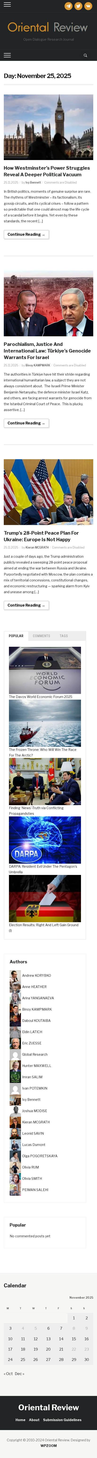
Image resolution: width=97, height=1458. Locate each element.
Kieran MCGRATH (37, 547)
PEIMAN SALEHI (35, 1190)
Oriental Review (48, 1407)
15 (74, 1339)
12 (36, 1339)
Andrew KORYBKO (36, 975)
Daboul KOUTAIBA (36, 1021)
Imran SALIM (32, 1077)
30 (86, 1359)
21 (61, 1349)
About (34, 1420)
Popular (16, 636)
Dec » (19, 1374)
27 (48, 1359)
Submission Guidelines (62, 1420)
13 (48, 1339)
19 (36, 1349)
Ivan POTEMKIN (34, 1088)
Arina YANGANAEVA (38, 998)
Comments (41, 636)
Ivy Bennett (33, 182)
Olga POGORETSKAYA (39, 1156)
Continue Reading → (26, 234)
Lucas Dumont (33, 1145)
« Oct (8, 1374)
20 (48, 1349)
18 (23, 1349)
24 (10, 1359)
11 (23, 1339)
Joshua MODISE (34, 1111)
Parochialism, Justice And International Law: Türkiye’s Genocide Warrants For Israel (47, 350)
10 (10, 1339)
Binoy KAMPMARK (38, 365)
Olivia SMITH (32, 1178)
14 (61, 1339)
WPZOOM (48, 1446)
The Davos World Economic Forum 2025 (40, 697)
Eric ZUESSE (31, 1043)
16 (87, 1339)
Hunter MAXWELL (36, 1066)
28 (61, 1359)
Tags (64, 636)
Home (20, 1420)
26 (35, 1359)
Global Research (35, 1054)
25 (23, 1359)
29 (74, 1359)
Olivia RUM (30, 1167)
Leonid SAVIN (33, 1133)
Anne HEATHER (34, 987)
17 (10, 1349)
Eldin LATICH (32, 1032)
